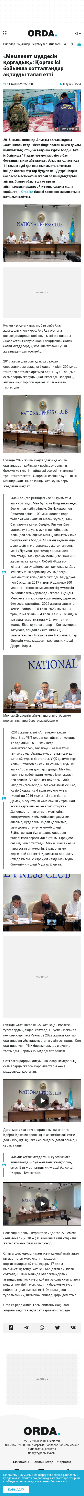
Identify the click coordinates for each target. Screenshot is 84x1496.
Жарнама (63, 1462)
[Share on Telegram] (26, 1328)
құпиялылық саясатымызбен (35, 1481)
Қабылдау (16, 1489)
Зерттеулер (39, 44)
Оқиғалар (23, 44)
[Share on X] (57, 1328)
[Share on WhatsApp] (42, 1328)
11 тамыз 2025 (17, 84)
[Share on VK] (73, 1328)
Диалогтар (56, 44)
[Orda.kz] (42, 1437)
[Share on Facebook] (11, 1328)
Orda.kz (27, 192)
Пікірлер (9, 44)
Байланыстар (42, 1462)
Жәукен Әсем (72, 84)
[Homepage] (42, 33)
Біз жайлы (21, 1462)
